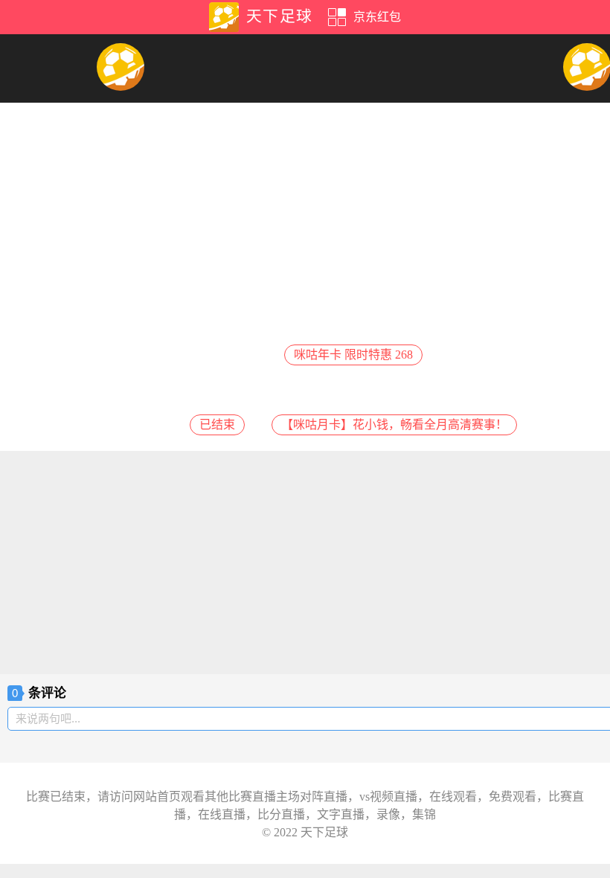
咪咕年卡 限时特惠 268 (353, 354)
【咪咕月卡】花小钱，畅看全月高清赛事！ (394, 424)
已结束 (217, 424)
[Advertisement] (305, 562)
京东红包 (377, 16)
